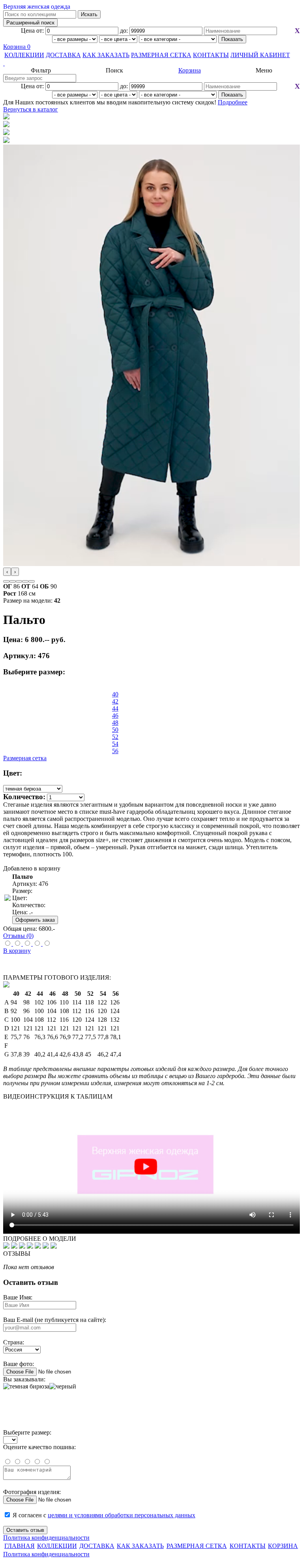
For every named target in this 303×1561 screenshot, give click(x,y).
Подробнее (232, 102)
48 (115, 722)
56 (115, 751)
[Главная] (151, 63)
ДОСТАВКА (63, 55)
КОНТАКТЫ (211, 55)
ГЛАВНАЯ (19, 1545)
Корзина (16, 46)
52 (115, 736)
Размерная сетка (25, 758)
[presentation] (7, 572)
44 (115, 708)
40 (115, 694)
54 (115, 744)
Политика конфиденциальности (46, 1537)
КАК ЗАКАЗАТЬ (105, 55)
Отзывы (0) (18, 935)
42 (115, 701)
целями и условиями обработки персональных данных (121, 1515)
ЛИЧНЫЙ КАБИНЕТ (260, 55)
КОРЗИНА (283, 1545)
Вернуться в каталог (30, 109)
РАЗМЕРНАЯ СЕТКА (161, 55)
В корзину (17, 950)
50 (115, 729)
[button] (6, 581)
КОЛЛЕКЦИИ (24, 55)
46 (115, 715)
